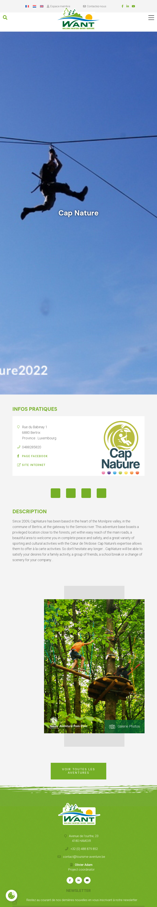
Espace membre (60, 6)
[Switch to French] (27, 6)
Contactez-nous (96, 6)
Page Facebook (35, 456)
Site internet (34, 465)
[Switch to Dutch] (34, 6)
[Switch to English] (41, 6)
